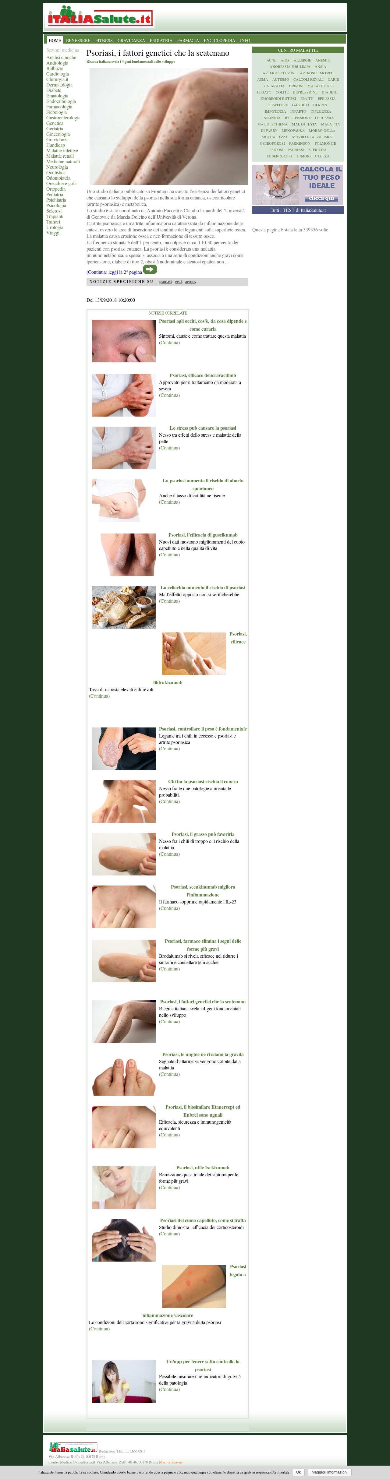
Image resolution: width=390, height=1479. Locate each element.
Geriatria (54, 128)
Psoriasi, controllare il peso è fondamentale (203, 728)
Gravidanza (57, 139)
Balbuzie (54, 68)
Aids (285, 60)
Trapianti (54, 216)
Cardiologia (57, 73)
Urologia (54, 227)
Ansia (320, 66)
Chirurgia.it (57, 79)
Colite (282, 92)
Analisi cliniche (61, 57)
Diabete (53, 90)
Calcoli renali (308, 79)
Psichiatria (56, 199)
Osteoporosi (272, 143)
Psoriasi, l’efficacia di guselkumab (203, 534)
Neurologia (57, 167)
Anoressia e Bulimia (290, 66)
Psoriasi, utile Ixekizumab (202, 1167)
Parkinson (299, 143)
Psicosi (276, 149)
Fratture (278, 104)
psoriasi (165, 282)
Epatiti (307, 98)
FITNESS (104, 40)
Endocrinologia (61, 101)
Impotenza (275, 111)
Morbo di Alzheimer (312, 136)
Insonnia (271, 117)
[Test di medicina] (297, 203)
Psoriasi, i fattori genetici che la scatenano (203, 1001)
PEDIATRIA (161, 40)
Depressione (305, 92)
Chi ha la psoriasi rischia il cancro (203, 781)
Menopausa (293, 130)
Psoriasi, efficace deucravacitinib (203, 375)
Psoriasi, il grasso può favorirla (203, 833)
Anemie (322, 60)
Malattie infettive (62, 150)
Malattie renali (60, 156)
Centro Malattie (298, 50)
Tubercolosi (279, 155)
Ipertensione (298, 117)
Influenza (320, 111)
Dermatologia (59, 84)
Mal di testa (304, 123)
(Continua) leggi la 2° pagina (114, 272)
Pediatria (54, 194)
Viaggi (52, 232)
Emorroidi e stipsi (278, 98)
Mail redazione (171, 1462)
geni (178, 282)
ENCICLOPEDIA (219, 40)
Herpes (320, 104)
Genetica (54, 123)
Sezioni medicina (62, 50)
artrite (190, 282)
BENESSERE (78, 40)
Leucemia (324, 117)
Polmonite (325, 143)
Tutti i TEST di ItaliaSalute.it (298, 210)
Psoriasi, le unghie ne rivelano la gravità (203, 1054)
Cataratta (274, 85)
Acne (271, 60)
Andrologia (57, 62)
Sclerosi (54, 210)
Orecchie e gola (61, 183)
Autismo (280, 79)
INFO (245, 40)
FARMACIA (188, 40)
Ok (298, 1472)
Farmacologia (59, 106)
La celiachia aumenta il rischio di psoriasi (203, 587)
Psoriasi (296, 149)
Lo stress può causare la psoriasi (203, 427)
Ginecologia (58, 134)
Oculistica (56, 172)
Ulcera (322, 155)
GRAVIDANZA (131, 40)
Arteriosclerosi (279, 72)
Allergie (302, 60)
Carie (333, 79)
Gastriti (300, 104)
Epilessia (327, 98)
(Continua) (169, 342)
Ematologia (57, 95)
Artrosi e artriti (317, 72)
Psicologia (56, 205)
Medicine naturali (63, 161)
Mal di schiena (272, 123)
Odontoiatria (58, 177)
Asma (262, 79)
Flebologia (56, 112)
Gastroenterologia (63, 117)
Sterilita (318, 149)
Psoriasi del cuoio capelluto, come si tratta (203, 1220)
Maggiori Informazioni (330, 1472)
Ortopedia (56, 188)
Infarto (298, 111)
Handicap (55, 145)
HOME (55, 40)
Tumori (53, 221)
